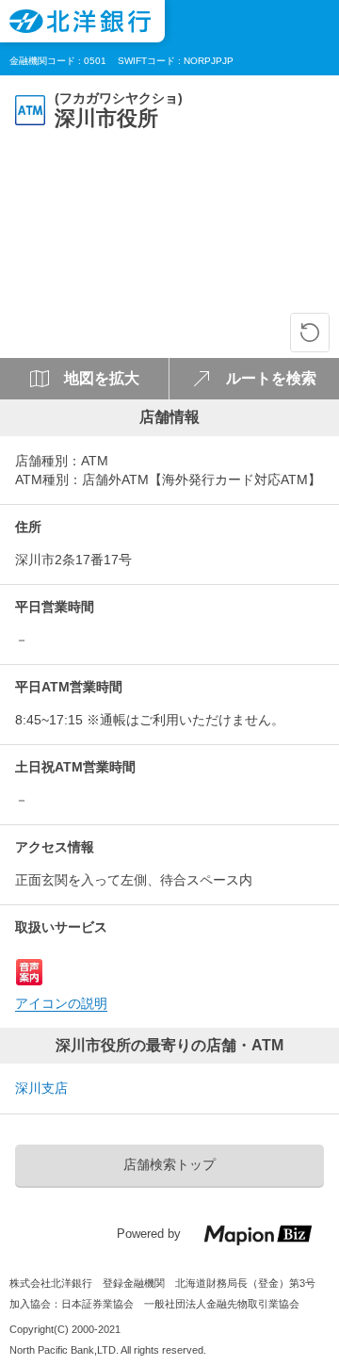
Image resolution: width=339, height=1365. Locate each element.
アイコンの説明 (61, 1003)
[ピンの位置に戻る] (310, 332)
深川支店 (41, 1088)
